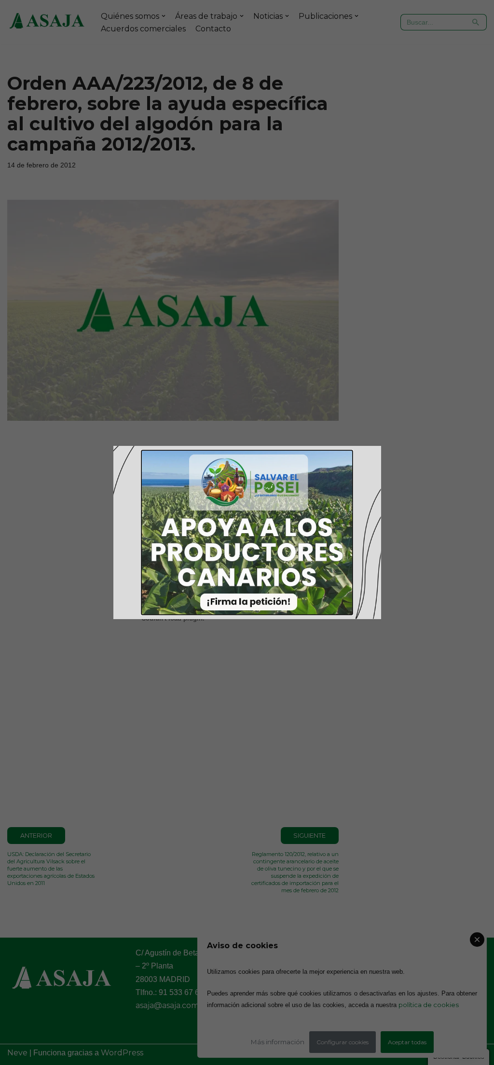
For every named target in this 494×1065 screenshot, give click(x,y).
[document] (247, 532)
